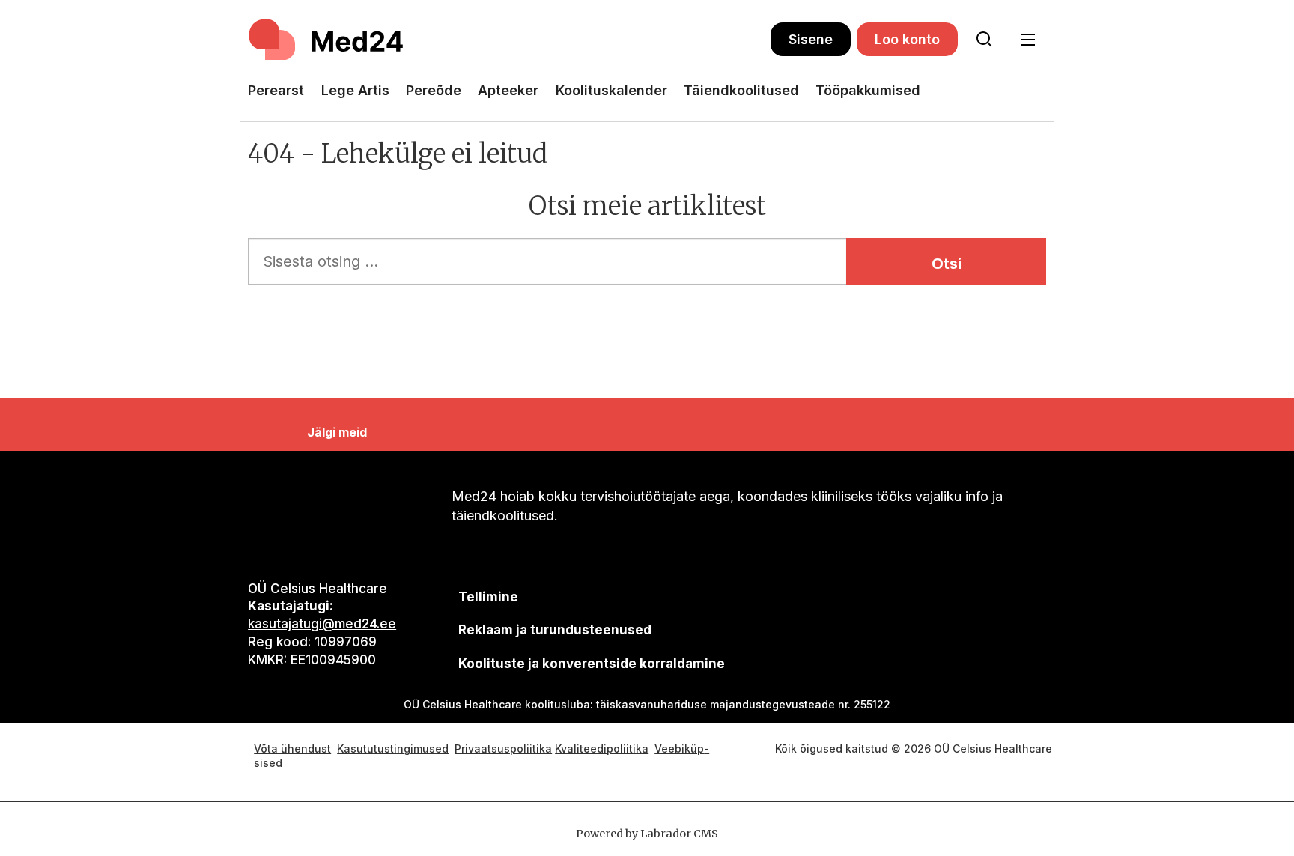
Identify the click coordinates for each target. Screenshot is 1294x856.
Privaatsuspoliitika (503, 748)
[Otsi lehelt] (984, 40)
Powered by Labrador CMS (647, 833)
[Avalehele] (509, 39)
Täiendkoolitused (741, 90)
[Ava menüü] (1028, 40)
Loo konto (907, 39)
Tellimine (488, 596)
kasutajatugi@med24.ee (322, 623)
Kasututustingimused (393, 748)
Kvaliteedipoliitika (601, 748)
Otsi (947, 264)
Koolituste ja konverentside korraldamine (591, 663)
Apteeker (508, 90)
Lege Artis (355, 90)
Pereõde (433, 90)
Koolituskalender (611, 90)
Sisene (811, 39)
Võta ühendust (292, 748)
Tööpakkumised (867, 90)
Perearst (276, 90)
